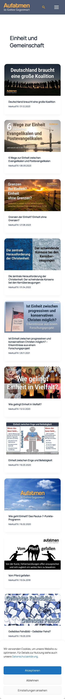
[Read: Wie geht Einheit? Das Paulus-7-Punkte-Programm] (32, 494)
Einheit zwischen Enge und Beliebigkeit (30, 460)
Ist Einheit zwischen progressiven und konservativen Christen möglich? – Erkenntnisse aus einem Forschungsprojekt (29, 343)
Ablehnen (32, 680)
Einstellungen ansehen (32, 690)
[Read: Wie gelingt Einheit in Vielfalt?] (32, 382)
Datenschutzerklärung (25, 656)
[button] (43, 7)
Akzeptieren (32, 670)
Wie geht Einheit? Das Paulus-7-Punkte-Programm (31, 517)
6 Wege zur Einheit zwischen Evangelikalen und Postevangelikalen (29, 159)
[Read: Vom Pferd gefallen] (32, 553)
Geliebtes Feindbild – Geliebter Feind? (29, 631)
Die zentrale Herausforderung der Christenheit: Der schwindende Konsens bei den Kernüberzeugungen (31, 279)
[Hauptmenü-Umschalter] (56, 7)
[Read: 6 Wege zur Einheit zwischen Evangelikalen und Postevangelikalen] (32, 136)
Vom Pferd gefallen (19, 575)
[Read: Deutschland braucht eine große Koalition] (32, 80)
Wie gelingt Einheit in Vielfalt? (25, 404)
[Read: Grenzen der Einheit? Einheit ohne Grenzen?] (32, 195)
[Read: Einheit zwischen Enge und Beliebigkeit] (32, 438)
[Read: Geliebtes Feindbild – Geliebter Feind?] (32, 609)
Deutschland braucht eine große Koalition (31, 101)
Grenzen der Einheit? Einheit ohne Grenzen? (27, 218)
